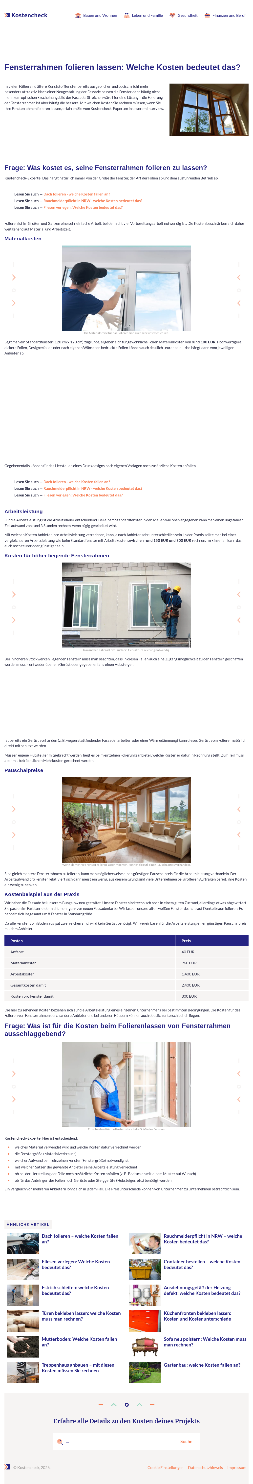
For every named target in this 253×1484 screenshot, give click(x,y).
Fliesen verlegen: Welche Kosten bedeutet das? (83, 207)
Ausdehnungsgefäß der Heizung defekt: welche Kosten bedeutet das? (202, 1290)
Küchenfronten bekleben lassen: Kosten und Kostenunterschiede (197, 1316)
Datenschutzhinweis (205, 1467)
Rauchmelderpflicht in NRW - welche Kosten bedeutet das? (92, 200)
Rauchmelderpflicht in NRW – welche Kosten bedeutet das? (203, 1238)
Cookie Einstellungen (166, 1467)
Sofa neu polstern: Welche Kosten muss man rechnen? (205, 1341)
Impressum (236, 1467)
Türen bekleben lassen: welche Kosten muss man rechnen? (81, 1316)
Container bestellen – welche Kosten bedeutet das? (202, 1264)
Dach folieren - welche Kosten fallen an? (76, 194)
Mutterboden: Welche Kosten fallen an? (79, 1341)
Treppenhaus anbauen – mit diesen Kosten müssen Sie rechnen (78, 1367)
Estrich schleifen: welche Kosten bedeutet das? (75, 1290)
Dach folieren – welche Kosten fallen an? (80, 1238)
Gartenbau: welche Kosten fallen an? (202, 1365)
